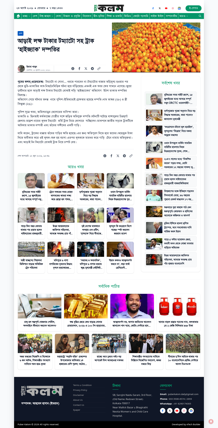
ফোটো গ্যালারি (140, 16)
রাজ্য (25, 16)
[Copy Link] (99, 69)
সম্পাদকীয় (171, 16)
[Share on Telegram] (92, 69)
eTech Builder (193, 424)
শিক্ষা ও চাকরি (114, 16)
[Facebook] (153, 8)
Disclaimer (78, 395)
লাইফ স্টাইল (157, 16)
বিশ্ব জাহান (45, 16)
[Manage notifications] (211, 421)
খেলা (58, 16)
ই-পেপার (193, 8)
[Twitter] (169, 410)
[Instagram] (172, 8)
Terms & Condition (82, 385)
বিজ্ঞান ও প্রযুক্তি (71, 16)
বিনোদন (87, 16)
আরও (182, 16)
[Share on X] (86, 69)
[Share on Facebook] (79, 69)
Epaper (76, 410)
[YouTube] (166, 8)
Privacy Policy (80, 390)
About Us (78, 400)
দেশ (35, 16)
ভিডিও (127, 16)
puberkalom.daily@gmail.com (183, 394)
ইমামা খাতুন (32, 66)
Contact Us (78, 405)
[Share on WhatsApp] (73, 69)
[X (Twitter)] (159, 8)
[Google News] (179, 8)
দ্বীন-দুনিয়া (99, 16)
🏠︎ (18, 16)
